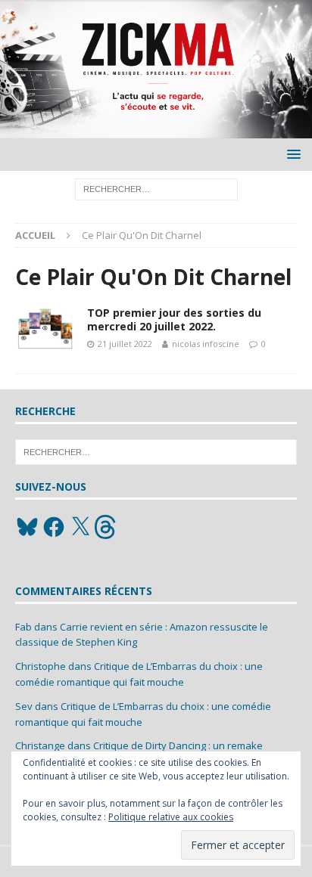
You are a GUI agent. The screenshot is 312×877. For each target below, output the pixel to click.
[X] (80, 527)
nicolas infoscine (205, 343)
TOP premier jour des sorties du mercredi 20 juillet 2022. (174, 319)
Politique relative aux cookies (170, 816)
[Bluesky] (27, 527)
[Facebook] (54, 527)
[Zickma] (156, 129)
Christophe (40, 666)
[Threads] (107, 527)
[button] (291, 154)
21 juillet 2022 (125, 343)
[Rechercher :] (156, 188)
